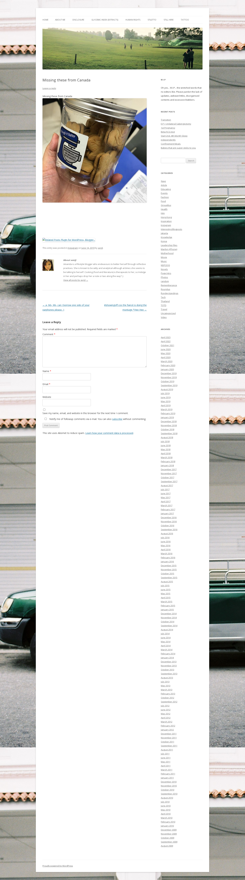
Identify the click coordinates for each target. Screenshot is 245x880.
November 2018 (169, 425)
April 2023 (165, 337)
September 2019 (169, 385)
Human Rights (133, 19)
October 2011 (167, 741)
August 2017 (167, 485)
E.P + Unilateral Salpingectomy (176, 123)
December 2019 (168, 373)
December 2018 (168, 421)
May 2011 (165, 761)
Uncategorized (168, 313)
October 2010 (167, 789)
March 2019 (166, 409)
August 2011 (167, 749)
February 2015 (168, 605)
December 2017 (168, 469)
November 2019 (169, 377)
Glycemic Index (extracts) (105, 19)
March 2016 (166, 553)
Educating (166, 189)
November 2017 (169, 473)
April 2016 (165, 549)
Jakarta (164, 233)
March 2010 (166, 817)
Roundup (165, 289)
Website (46, 397)
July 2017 (165, 489)
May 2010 (165, 809)
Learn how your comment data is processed (109, 433)
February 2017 (168, 509)
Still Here (169, 19)
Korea (164, 241)
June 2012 (165, 709)
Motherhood (167, 253)
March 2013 (166, 689)
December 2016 (168, 517)
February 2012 (168, 725)
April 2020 (165, 357)
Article (164, 185)
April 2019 (165, 405)
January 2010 (167, 825)
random (165, 281)
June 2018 (165, 445)
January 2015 (167, 609)
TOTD (163, 305)
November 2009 (169, 833)
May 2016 (165, 545)
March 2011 (166, 769)
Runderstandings (169, 293)
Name (46, 371)
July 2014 (165, 633)
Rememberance (169, 285)
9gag (163, 181)
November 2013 (169, 665)
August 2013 (167, 677)
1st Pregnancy (168, 127)
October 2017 (167, 477)
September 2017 (169, 481)
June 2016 (165, 541)
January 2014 (167, 657)
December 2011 (168, 733)
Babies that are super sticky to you (178, 147)
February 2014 (168, 653)
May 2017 (165, 497)
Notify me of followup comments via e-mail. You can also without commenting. (97, 419)
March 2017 (166, 505)
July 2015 (165, 585)
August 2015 (167, 581)
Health (164, 209)
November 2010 (169, 785)
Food (163, 201)
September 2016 (169, 529)
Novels (164, 269)
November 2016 (169, 521)
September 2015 (169, 577)
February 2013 (168, 693)
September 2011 (169, 745)
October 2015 (167, 573)
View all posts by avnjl (75, 280)
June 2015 (165, 589)
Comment (48, 334)
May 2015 (165, 593)
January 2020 (167, 369)
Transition (166, 119)
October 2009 (167, 837)
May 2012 (165, 713)
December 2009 (168, 829)
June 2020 (165, 349)
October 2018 (167, 429)
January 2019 (167, 417)
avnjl (100, 247)
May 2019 (165, 401)
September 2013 (169, 673)
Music (164, 261)
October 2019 (167, 381)
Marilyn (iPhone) (169, 249)
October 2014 (167, 621)
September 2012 (169, 701)
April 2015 (165, 597)
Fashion (165, 197)
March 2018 (166, 457)
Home (45, 19)
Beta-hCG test (168, 131)
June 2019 (165, 397)
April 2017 (165, 501)
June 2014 (165, 637)
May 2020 (165, 353)
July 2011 (165, 753)
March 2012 (166, 721)
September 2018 (169, 433)
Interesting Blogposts (171, 229)
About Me (60, 19)
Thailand (165, 301)
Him (163, 213)
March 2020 (166, 361)
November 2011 (169, 737)
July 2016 (165, 537)
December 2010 (168, 781)
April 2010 (165, 813)
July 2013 (165, 681)
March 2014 (166, 649)
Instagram (73, 247)
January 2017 (167, 513)
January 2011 (167, 777)
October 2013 (167, 669)
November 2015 (169, 569)
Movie (164, 257)
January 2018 (167, 465)
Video (164, 317)
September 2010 (169, 793)
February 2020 (168, 365)
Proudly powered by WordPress (57, 865)
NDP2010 (165, 265)
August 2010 (167, 797)
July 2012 (165, 705)
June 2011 (165, 757)
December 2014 (168, 613)
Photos (164, 277)
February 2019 (168, 413)
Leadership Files (169, 245)
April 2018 (165, 453)
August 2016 (167, 533)
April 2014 (165, 645)
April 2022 (165, 341)
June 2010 (165, 805)
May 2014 (165, 641)
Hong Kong (166, 217)
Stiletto (152, 19)
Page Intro (166, 273)
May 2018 (165, 449)
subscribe (117, 419)
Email (46, 384)
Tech (163, 297)
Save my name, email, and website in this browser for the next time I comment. (85, 413)
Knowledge (166, 237)
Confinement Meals (171, 143)
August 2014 (167, 629)
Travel (164, 309)
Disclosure (78, 19)
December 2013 (168, 661)
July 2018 (165, 441)
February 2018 (168, 461)
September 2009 (169, 841)
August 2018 (167, 437)
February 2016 (168, 557)
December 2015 (168, 565)
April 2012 (165, 717)
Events (164, 193)
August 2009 (167, 845)
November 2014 (169, 617)
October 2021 (167, 345)
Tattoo (185, 19)
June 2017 (165, 493)
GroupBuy (166, 205)
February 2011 (168, 773)
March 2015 (166, 601)
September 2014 (169, 625)
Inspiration (166, 221)
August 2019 (167, 389)
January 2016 (167, 561)
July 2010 (165, 801)
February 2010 (168, 821)
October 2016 (167, 525)
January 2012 (167, 729)
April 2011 (165, 765)
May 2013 (165, 685)
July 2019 (165, 393)
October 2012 (167, 697)
